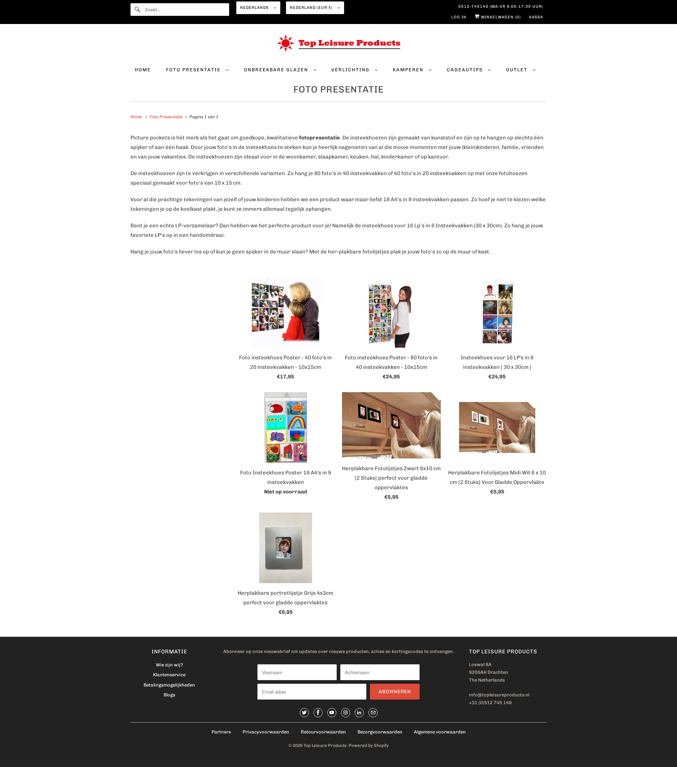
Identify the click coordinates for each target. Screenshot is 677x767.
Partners (221, 732)
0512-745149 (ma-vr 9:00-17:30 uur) (500, 6)
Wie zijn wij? (169, 664)
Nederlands (255, 7)
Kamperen (409, 69)
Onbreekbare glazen (277, 69)
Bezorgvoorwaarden (380, 732)
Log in (458, 17)
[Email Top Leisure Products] (373, 712)
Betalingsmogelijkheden (169, 685)
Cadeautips (465, 69)
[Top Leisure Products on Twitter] (304, 712)
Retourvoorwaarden (323, 732)
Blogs (169, 694)
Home (143, 69)
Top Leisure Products (325, 745)
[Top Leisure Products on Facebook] (318, 712)
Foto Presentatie (194, 69)
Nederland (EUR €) (312, 7)
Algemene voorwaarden (440, 732)
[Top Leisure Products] (338, 44)
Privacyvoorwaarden (266, 732)
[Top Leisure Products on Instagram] (345, 712)
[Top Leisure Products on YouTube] (331, 712)
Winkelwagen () (500, 17)
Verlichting (351, 69)
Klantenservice (169, 674)
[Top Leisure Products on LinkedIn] (359, 712)
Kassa (536, 17)
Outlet (517, 69)
